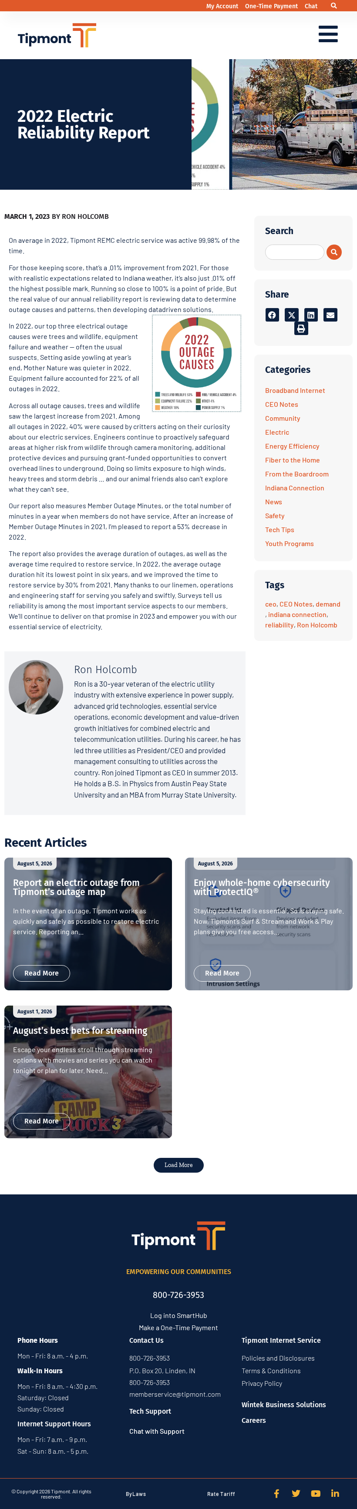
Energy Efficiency (292, 446)
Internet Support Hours (54, 1424)
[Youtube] (315, 1493)
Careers (254, 1420)
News (273, 501)
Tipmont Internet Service (281, 1340)
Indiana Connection (294, 487)
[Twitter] (296, 1493)
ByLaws (136, 1494)
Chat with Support (157, 1431)
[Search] (334, 252)
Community (282, 418)
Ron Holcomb (317, 624)
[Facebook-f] (276, 1493)
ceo (270, 604)
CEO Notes (281, 404)
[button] (333, 5)
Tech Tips (279, 529)
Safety (275, 515)
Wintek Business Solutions (284, 1405)
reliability (279, 624)
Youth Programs (289, 543)
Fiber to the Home (292, 460)
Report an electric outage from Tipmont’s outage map (76, 887)
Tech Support (150, 1411)
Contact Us (146, 1340)
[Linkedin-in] (335, 1493)
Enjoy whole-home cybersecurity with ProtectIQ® (262, 887)
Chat (311, 6)
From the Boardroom (297, 473)
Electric (277, 432)
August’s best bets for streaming (80, 1030)
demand (328, 604)
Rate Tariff (221, 1494)
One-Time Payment (272, 6)
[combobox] (294, 252)
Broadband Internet (295, 390)
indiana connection (297, 614)
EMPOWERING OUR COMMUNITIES (178, 1272)
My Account (223, 6)
